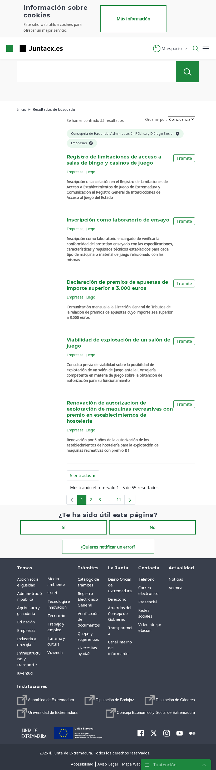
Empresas (75, 171)
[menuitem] (45, 700)
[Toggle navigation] (70, 48)
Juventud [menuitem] (24, 673)
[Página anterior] (71, 500)
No (152, 527)
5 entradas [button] (84, 476)
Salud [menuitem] (52, 592)
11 (120, 501)
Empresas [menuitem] (26, 630)
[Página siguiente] (129, 500)
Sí (64, 527)
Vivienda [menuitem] (54, 652)
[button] (170, 48)
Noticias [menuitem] (176, 579)
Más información (133, 19)
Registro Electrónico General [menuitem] (88, 599)
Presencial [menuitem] (147, 601)
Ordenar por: (156, 119)
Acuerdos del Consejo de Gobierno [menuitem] (119, 613)
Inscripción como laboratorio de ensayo (118, 220)
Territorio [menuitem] (56, 615)
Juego (90, 171)
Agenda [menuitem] (175, 587)
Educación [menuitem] (26, 621)
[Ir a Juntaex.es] (33, 48)
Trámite (184, 158)
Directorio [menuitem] (117, 599)
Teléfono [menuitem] (146, 579)
